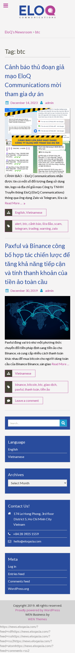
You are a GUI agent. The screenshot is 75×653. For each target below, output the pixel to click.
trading (34, 228)
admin (49, 103)
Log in (12, 566)
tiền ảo (45, 389)
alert (18, 223)
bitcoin (32, 384)
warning (45, 228)
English (20, 212)
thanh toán (32, 389)
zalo (55, 228)
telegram (21, 228)
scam (57, 223)
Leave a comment (27, 400)
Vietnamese (34, 212)
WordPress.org (18, 588)
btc (25, 223)
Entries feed (16, 574)
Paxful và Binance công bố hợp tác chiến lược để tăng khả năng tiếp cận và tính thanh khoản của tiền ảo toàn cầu (37, 263)
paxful (19, 389)
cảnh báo (35, 223)
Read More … (13, 203)
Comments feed (19, 581)
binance (20, 384)
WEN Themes (37, 619)
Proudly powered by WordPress (37, 610)
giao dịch (50, 384)
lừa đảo (47, 223)
